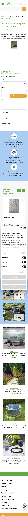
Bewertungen (5, 118)
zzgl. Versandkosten (15, 73)
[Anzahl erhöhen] (8, 96)
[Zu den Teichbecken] (14, 410)
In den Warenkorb (18, 96)
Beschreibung (5, 112)
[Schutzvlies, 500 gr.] (14, 214)
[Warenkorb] (21, 4)
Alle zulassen (14, 277)
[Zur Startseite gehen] (9, 4)
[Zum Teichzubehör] (14, 444)
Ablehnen (14, 286)
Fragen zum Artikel (8, 100)
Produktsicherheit (6, 123)
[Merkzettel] (18, 4)
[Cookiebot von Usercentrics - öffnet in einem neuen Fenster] (20, 228)
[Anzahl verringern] (2, 96)
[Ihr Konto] (25, 4)
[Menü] (2, 4)
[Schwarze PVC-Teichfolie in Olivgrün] (14, 45)
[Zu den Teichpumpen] (14, 338)
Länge (3, 87)
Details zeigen (20, 272)
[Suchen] (24, 9)
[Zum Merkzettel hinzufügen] (23, 43)
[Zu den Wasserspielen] (14, 374)
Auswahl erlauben (14, 281)
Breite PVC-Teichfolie (7, 80)
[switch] (24, 257)
